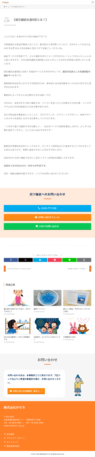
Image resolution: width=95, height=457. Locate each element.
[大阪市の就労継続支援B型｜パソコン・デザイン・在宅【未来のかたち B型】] (5, 2)
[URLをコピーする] (84, 260)
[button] (11, 260)
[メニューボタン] (92, 2)
